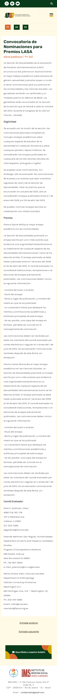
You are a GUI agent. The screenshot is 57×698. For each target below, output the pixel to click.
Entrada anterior (29, 622)
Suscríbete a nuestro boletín (30, 652)
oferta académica (13, 56)
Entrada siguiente (29, 631)
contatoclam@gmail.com (32, 692)
